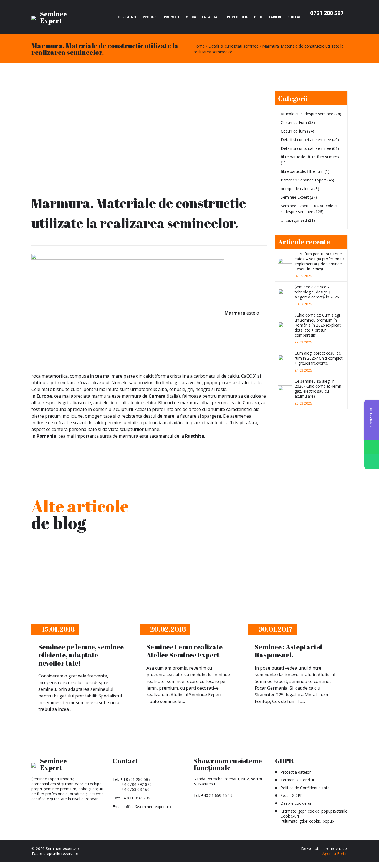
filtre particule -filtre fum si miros (310, 157)
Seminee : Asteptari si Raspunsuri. (288, 650)
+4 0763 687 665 (137, 789)
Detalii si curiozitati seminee (306, 139)
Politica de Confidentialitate (305, 787)
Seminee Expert (295, 197)
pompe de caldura (297, 188)
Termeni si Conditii (297, 780)
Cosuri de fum (293, 131)
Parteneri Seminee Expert (303, 180)
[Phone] (371, 461)
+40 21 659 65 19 (217, 795)
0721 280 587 (326, 13)
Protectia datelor (296, 772)
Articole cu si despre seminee (307, 113)
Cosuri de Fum (294, 122)
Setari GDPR (292, 795)
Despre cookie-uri (296, 803)
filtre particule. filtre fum (302, 171)
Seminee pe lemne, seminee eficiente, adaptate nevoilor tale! (81, 654)
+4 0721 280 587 (135, 779)
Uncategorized (294, 220)
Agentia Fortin (335, 853)
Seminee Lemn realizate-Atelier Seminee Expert (185, 650)
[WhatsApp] (371, 447)
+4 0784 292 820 (137, 784)
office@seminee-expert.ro (147, 806)
